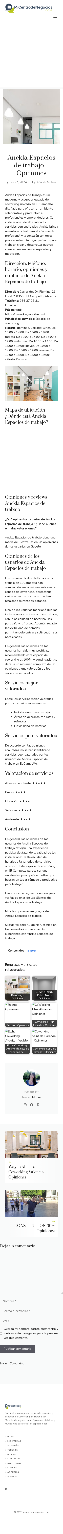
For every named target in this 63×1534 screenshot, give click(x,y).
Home (10, 1437)
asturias (13, 1472)
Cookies (12, 1467)
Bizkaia (11, 1454)
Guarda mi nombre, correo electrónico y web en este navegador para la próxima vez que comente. (31, 1333)
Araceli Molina (46, 182)
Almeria (12, 1476)
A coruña (13, 1445)
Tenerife (12, 1450)
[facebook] (6, 1489)
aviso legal (14, 1463)
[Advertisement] (31, 56)
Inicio (3, 1363)
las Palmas (14, 1441)
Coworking (17, 1363)
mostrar (32, 950)
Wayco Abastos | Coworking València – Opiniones (27, 1172)
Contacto (13, 1459)
